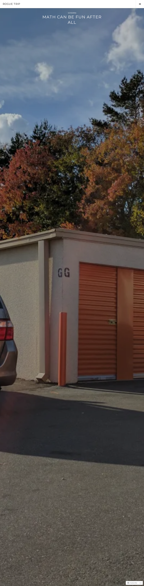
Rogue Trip (11, 3)
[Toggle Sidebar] (140, 4)
